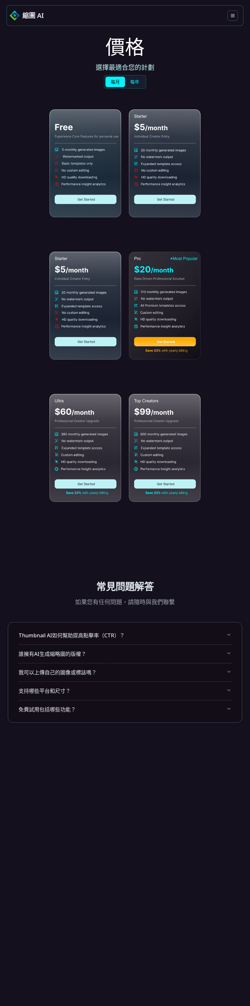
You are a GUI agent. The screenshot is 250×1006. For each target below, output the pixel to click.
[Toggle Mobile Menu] (233, 15)
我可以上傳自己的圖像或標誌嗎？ (58, 672)
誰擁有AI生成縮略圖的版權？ (52, 653)
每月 (115, 82)
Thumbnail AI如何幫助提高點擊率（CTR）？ (72, 635)
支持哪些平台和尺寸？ (45, 690)
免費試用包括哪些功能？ (47, 709)
